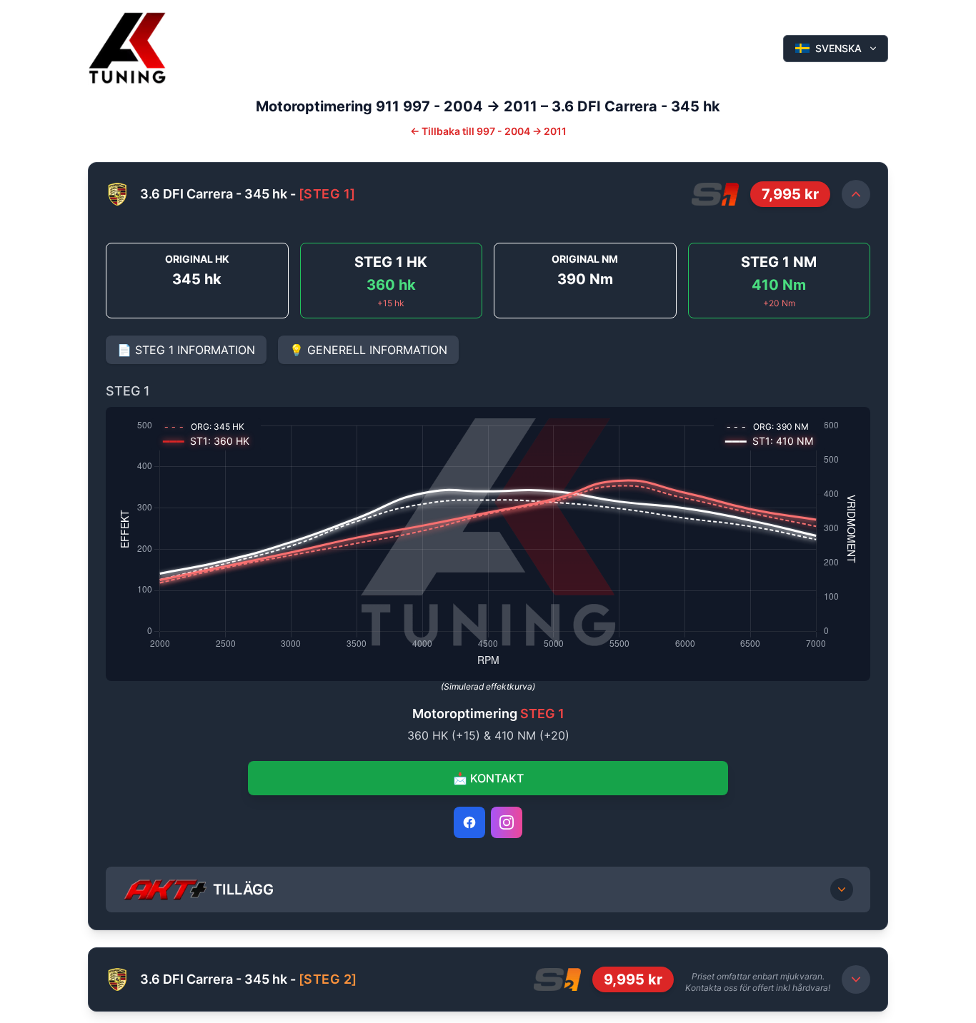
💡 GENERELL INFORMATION (368, 350)
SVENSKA (838, 48)
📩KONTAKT (488, 778)
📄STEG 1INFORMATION (186, 350)
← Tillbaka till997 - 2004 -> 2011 (488, 131)
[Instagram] (506, 822)
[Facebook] (469, 822)
